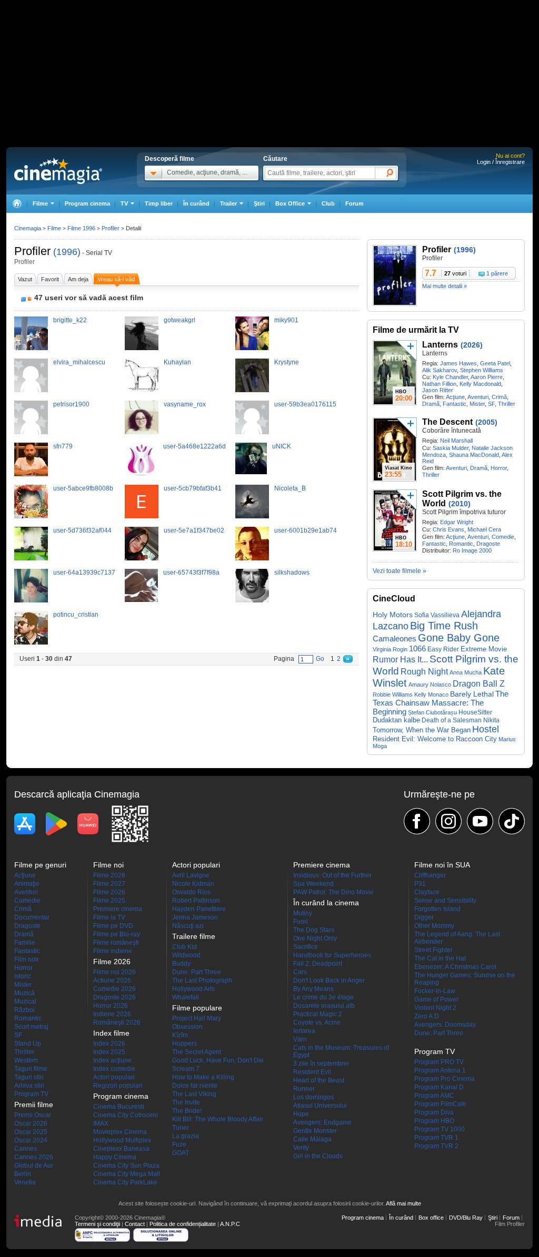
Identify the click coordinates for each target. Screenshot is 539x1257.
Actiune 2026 (112, 980)
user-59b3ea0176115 (305, 404)
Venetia (25, 1182)
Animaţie (26, 883)
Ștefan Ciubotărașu (432, 712)
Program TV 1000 (439, 1129)
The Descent (447, 421)
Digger (424, 917)
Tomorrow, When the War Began (422, 730)
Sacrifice (305, 947)
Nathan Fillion (439, 384)
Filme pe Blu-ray (116, 934)
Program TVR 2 (436, 1146)
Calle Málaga (312, 1139)
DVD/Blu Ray (466, 1217)
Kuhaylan (177, 362)
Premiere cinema (117, 909)
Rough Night (424, 671)
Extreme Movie (484, 649)
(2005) (486, 422)
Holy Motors (393, 615)
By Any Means (313, 989)
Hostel (485, 729)
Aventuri (477, 397)
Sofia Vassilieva (437, 615)
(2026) (472, 345)
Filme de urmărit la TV (416, 329)
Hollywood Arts (193, 989)
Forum (354, 203)
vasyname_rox (185, 404)
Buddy (181, 963)
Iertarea (304, 1031)
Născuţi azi (188, 925)
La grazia (185, 1136)
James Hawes (458, 363)
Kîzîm (180, 1035)
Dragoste (488, 543)
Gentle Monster (315, 1131)
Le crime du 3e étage (323, 997)
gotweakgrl (179, 320)
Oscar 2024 (30, 1140)
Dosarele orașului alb (324, 1005)
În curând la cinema (326, 902)
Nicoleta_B (290, 488)
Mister (477, 404)
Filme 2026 (109, 892)
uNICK (281, 446)
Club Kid (184, 947)
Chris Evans (448, 529)
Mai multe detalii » (444, 286)
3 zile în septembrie (321, 1063)
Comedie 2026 (114, 989)
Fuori (300, 921)
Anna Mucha (466, 672)
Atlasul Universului (320, 1105)
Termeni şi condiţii (97, 1224)
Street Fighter (433, 950)
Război (24, 1010)
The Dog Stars (313, 930)
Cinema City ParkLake (125, 1182)
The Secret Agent (196, 1052)
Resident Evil (312, 1072)
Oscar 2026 (30, 1123)
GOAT (180, 1153)
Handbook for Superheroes (332, 955)
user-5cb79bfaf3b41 (193, 488)
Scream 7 (185, 1068)
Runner (304, 1088)
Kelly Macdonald (480, 384)
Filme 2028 (109, 875)
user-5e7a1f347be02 (194, 530)
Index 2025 (109, 1052)
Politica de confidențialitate (182, 1224)
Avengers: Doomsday (445, 1024)
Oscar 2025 (30, 1132)
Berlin (22, 1174)
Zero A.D (426, 1016)
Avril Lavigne (190, 875)
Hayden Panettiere (199, 909)
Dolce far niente (194, 1085)
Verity (301, 1147)
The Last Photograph (202, 980)
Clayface (427, 892)
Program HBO (434, 1121)
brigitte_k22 (70, 320)
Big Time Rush (444, 625)
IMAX (100, 1123)
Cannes (25, 1148)
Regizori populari (118, 1085)
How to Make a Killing (203, 1077)
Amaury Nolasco (429, 684)
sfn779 (63, 446)
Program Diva (434, 1112)
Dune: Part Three (196, 972)
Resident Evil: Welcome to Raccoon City (435, 739)
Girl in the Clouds (318, 1156)
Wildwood (186, 955)
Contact (135, 1224)
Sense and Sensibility (445, 900)
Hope (301, 1114)
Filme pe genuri (40, 865)
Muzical (25, 1001)
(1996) (67, 252)
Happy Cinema (114, 1157)
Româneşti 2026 (117, 1022)
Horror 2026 (110, 1005)
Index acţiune (112, 1060)
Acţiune (455, 397)
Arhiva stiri (29, 1085)
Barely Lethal (472, 694)
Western (26, 1060)
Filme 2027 (109, 883)
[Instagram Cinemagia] (448, 821)
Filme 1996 (81, 228)
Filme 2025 (109, 900)
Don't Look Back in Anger (329, 980)
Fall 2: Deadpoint (317, 963)
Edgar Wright (456, 522)
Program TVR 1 (436, 1137)
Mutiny (302, 913)
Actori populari (114, 1077)
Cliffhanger (430, 875)
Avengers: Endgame (322, 1122)
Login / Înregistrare (501, 162)
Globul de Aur (33, 1165)
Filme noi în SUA (442, 865)
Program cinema (87, 203)
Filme (54, 228)
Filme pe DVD (113, 925)
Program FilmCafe (440, 1104)
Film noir (26, 959)
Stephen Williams (481, 370)
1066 (417, 648)
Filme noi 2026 (114, 972)
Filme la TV (109, 917)
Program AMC (434, 1095)
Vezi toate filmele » (399, 571)
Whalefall (185, 997)
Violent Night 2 (435, 1007)
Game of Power (436, 999)
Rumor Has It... (400, 659)
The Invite (186, 1102)
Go (320, 658)
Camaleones (394, 639)
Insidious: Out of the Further (332, 875)
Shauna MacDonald (474, 455)
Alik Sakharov (439, 370)
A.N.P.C (230, 1224)
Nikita (491, 720)
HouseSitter (475, 712)
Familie (24, 942)
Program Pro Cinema (444, 1078)
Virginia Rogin (390, 649)
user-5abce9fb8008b (83, 488)
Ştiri (259, 203)
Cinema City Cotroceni (125, 1115)
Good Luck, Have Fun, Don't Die (218, 1060)
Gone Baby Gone (459, 637)
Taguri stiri (29, 1077)
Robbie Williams (393, 694)
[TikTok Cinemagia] (511, 821)
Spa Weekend (313, 883)
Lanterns (440, 344)
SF (491, 404)
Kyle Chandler (450, 377)
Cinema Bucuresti (118, 1106)
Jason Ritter (437, 390)
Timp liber (159, 203)
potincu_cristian (75, 614)
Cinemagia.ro (58, 171)
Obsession (187, 1026)
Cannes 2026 (33, 1157)
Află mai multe (403, 1203)
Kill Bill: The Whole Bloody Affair (217, 1119)
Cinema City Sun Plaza (126, 1165)
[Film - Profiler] (395, 304)
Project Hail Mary (196, 1018)
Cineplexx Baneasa (121, 1148)
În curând (196, 203)
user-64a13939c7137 (84, 572)
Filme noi (108, 865)
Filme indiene (112, 951)
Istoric (22, 976)
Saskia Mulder (450, 448)
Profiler (32, 251)
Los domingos (313, 1097)
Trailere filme (193, 936)
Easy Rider (443, 649)
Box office (431, 1217)
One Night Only (315, 938)
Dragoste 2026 (114, 997)
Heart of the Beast (318, 1080)
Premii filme (33, 1104)
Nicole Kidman (193, 883)
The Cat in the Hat (440, 958)
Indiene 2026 (112, 1014)
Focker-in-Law (434, 991)
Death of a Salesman (452, 720)
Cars (300, 972)
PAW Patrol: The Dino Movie (333, 892)
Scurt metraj (31, 1026)
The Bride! (187, 1111)
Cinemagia (27, 228)
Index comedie (114, 1068)
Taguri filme (30, 1068)
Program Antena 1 (440, 1070)
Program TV (31, 1094)
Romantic (461, 543)
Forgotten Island (437, 909)
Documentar (31, 917)
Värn (300, 1039)
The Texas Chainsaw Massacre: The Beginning (440, 702)
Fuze (179, 1144)
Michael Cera (484, 529)
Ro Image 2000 (472, 550)
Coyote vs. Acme (317, 1022)
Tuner (180, 1127)
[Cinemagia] (16, 204)
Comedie (503, 537)
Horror (499, 468)
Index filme (111, 1033)
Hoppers (184, 1043)
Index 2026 (109, 1043)
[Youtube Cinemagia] (480, 821)
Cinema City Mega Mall (126, 1174)
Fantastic (454, 404)
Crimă (499, 397)
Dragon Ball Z (479, 683)
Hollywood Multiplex (122, 1140)
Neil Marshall (456, 440)
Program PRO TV (439, 1062)
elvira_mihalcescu (79, 362)
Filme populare (197, 1008)
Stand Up (27, 1043)
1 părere (497, 273)
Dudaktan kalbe (396, 720)
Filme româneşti (116, 942)
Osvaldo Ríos (191, 892)
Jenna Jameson (195, 917)
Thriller (506, 404)
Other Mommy (434, 925)
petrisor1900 (71, 404)
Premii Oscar (32, 1115)
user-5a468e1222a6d (194, 446)
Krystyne (286, 362)
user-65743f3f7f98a (191, 572)
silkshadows (292, 572)
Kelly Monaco (431, 694)
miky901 (286, 320)
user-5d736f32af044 (82, 530)
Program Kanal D (439, 1087)
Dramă (431, 404)
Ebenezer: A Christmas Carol (455, 966)
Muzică (24, 993)
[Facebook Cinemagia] (417, 821)
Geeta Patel (495, 363)
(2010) (459, 503)
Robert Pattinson (196, 900)
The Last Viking (194, 1094)
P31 (420, 883)
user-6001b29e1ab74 (305, 530)
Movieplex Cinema (120, 1132)
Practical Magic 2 (317, 1014)
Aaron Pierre (487, 377)
